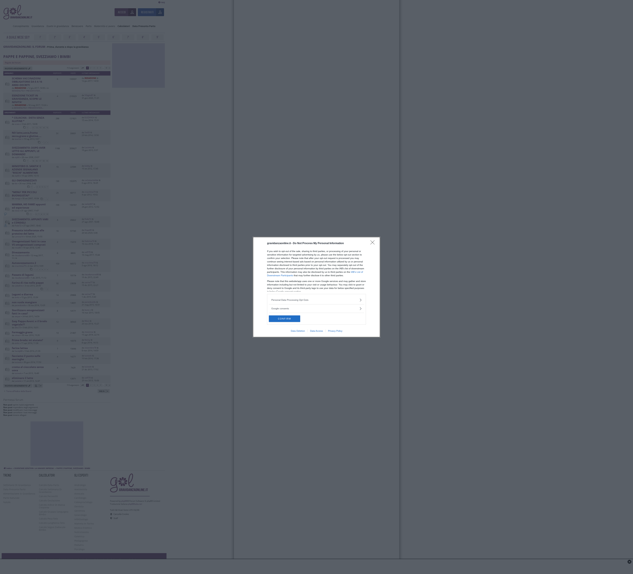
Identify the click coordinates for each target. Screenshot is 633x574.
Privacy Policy (335, 331)
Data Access (316, 331)
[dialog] (316, 287)
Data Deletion (298, 331)
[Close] (373, 243)
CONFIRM (284, 318)
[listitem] (316, 300)
